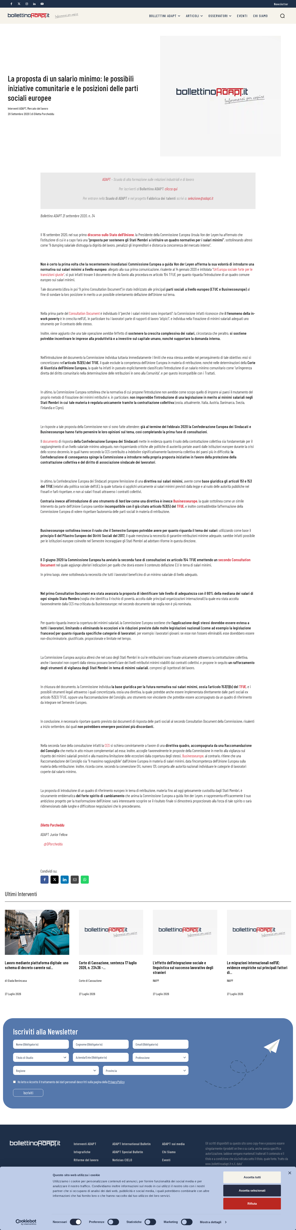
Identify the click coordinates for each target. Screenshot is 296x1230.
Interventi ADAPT (17, 108)
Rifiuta (252, 1203)
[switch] (113, 1222)
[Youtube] (42, 3)
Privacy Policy (116, 1082)
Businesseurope (193, 755)
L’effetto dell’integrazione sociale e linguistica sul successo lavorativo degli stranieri (183, 967)
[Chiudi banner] (289, 1172)
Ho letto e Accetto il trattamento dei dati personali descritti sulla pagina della (71, 1082)
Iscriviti (28, 1092)
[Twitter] (19, 3)
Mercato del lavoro (37, 108)
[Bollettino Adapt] (43, 15)
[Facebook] (11, 3)
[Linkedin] (34, 3)
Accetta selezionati (252, 1190)
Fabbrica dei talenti (161, 198)
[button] (282, 16)
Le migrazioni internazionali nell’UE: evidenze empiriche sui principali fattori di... (257, 967)
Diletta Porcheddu (44, 114)
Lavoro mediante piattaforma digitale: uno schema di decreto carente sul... (36, 965)
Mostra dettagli (210, 1222)
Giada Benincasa (17, 980)
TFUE (180, 506)
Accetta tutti (252, 1177)
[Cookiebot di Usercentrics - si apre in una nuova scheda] (26, 1222)
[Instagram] (26, 3)
